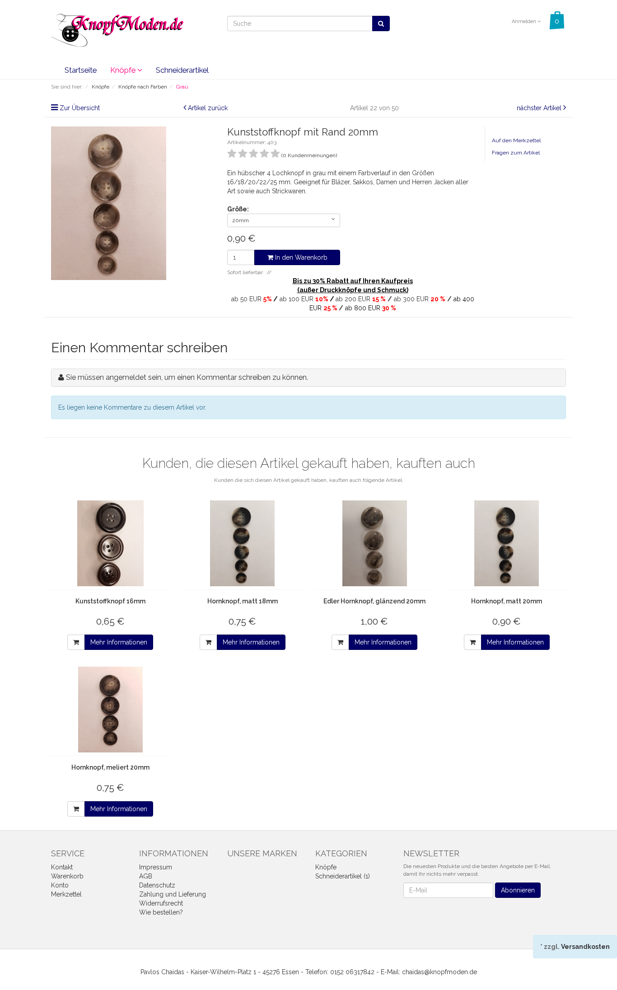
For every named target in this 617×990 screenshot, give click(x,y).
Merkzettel (66, 894)
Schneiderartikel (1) (342, 876)
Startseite (81, 70)
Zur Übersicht (80, 108)
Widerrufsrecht (161, 903)
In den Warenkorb (300, 257)
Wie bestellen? (161, 912)
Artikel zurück (208, 108)
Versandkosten (585, 946)
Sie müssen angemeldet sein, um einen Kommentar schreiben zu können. (187, 377)
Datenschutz (157, 885)
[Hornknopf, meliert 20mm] (110, 709)
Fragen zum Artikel (516, 152)
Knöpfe (123, 70)
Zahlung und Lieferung (172, 894)
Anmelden (525, 21)
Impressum (155, 867)
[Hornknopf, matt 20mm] (507, 543)
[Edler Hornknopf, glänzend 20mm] (374, 543)
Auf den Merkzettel (516, 140)
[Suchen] (381, 23)
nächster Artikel (540, 108)
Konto (60, 885)
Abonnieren (518, 890)
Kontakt (62, 867)
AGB (145, 876)
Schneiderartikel (182, 70)
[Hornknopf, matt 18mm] (242, 543)
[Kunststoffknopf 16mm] (110, 543)
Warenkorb (67, 876)
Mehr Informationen (118, 642)
